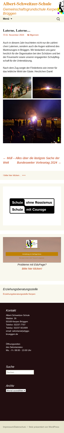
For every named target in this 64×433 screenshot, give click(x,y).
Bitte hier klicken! (32, 268)
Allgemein (34, 35)
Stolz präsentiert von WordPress (44, 427)
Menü (6, 19)
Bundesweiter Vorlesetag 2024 (39, 162)
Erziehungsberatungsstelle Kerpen (19, 294)
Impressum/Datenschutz (14, 427)
